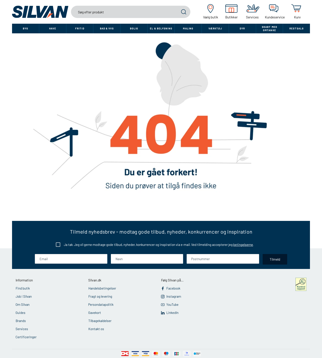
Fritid (79, 28)
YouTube (172, 304)
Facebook (173, 288)
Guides (20, 313)
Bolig (134, 28)
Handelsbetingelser (102, 288)
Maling (188, 28)
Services (22, 329)
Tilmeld (275, 259)
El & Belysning (161, 28)
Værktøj (215, 28)
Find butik (23, 288)
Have (52, 28)
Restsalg (296, 28)
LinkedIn (172, 313)
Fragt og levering (100, 296)
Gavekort (94, 313)
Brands (21, 321)
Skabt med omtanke (269, 28)
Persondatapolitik (100, 304)
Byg (25, 28)
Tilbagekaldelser (99, 321)
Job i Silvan (24, 296)
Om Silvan (23, 304)
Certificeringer (26, 337)
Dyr (242, 28)
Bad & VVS (107, 28)
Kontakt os (96, 329)
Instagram (173, 296)
